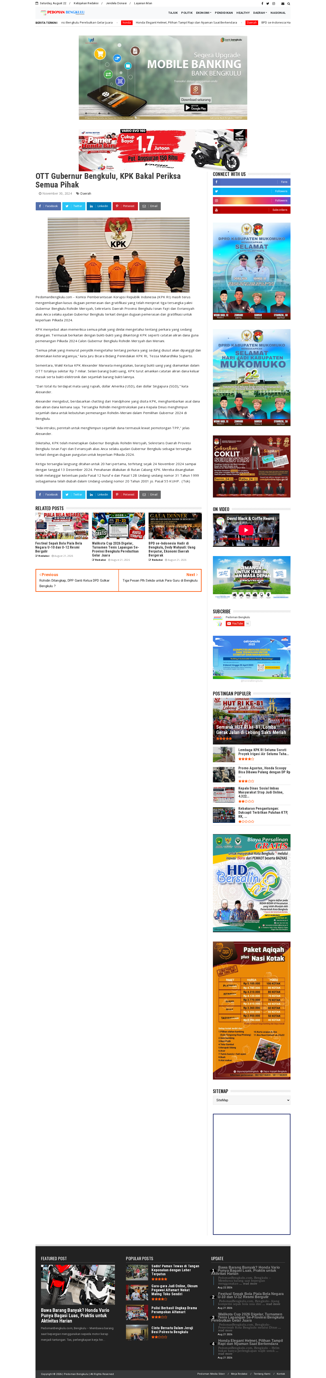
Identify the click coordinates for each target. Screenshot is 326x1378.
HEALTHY (242, 12)
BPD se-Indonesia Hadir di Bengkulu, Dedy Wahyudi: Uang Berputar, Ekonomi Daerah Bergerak (244, 22)
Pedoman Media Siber (211, 1374)
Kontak (281, 1374)
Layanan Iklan (143, 3)
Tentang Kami (262, 1374)
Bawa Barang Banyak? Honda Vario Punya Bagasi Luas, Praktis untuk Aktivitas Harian (75, 1315)
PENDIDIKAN (224, 12)
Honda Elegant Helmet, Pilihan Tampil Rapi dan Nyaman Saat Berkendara (103, 22)
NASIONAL (278, 12)
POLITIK (186, 12)
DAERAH (259, 12)
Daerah (169, 22)
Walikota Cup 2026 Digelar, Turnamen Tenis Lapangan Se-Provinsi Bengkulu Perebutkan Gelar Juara (247, 1317)
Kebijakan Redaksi (86, 3)
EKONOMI (202, 12)
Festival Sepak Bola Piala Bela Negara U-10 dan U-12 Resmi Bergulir (251, 1295)
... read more (248, 1283)
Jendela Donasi (116, 3)
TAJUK (173, 12)
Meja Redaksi (239, 1374)
